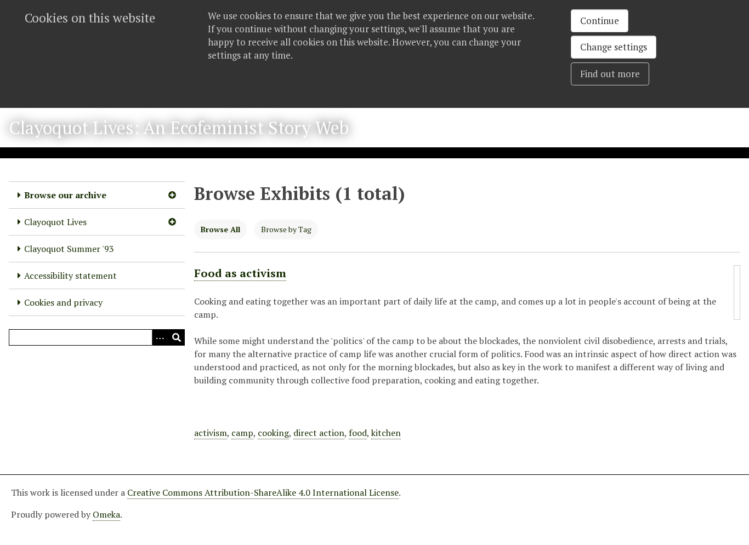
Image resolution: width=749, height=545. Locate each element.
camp (242, 433)
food (358, 433)
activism (210, 433)
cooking (273, 433)
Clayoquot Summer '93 (69, 249)
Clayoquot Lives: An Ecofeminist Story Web (179, 127)
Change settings (613, 47)
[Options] (160, 337)
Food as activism (240, 273)
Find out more (610, 73)
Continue (599, 20)
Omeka (106, 514)
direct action (318, 433)
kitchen (386, 433)
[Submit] (176, 337)
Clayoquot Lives (55, 222)
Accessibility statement (70, 275)
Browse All (220, 229)
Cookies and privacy (63, 302)
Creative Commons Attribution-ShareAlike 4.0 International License (263, 492)
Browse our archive (65, 195)
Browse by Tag (286, 229)
